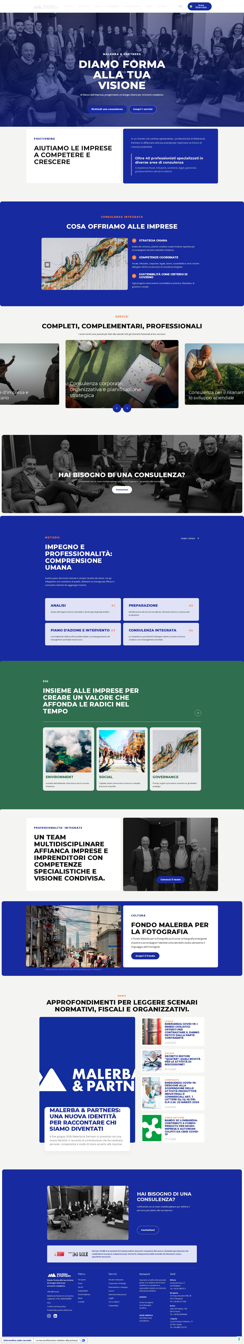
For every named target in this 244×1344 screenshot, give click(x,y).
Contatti (81, 1302)
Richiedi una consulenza (107, 109)
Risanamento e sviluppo (118, 1287)
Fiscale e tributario (116, 1280)
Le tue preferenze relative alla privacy (57, 1340)
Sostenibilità (83, 1291)
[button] (68, 6)
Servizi (80, 1287)
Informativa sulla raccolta (17, 1340)
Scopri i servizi (142, 109)
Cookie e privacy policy (56, 1306)
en (180, 6)
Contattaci (122, 489)
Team (80, 1283)
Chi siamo (82, 1280)
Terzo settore (114, 1302)
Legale (111, 1298)
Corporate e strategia (117, 1283)
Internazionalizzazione (118, 1294)
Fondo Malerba (84, 1294)
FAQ (49, 1303)
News (80, 1298)
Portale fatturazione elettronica (59, 1310)
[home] (45, 7)
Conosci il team (171, 879)
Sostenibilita (113, 1306)
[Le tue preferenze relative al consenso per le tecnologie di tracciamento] (239, 1339)
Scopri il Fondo (145, 956)
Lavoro (111, 1291)
